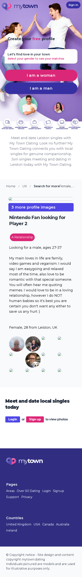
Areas (10, 491)
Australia (62, 524)
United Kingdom (18, 524)
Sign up (35, 419)
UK (24, 186)
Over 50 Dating (28, 491)
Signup (58, 491)
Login (12, 419)
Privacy (26, 497)
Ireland (11, 530)
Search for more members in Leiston (46, 186)
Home (10, 186)
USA (37, 524)
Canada (48, 524)
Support (12, 497)
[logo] (20, 7)
